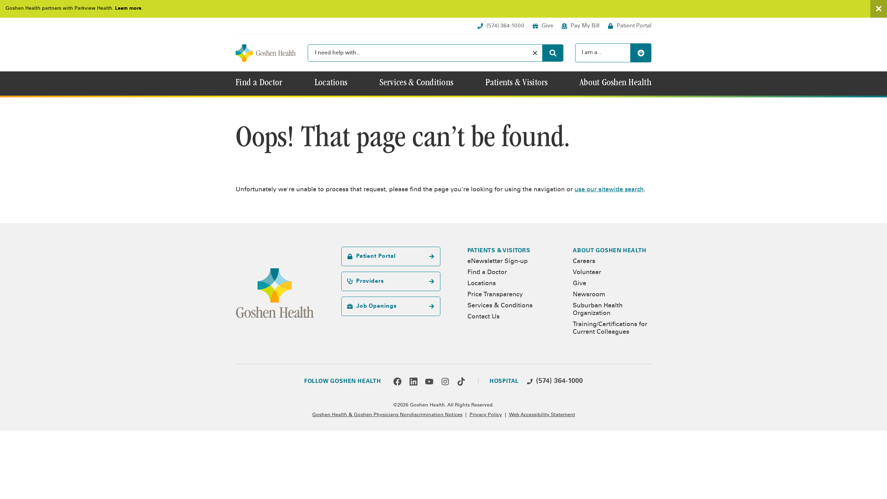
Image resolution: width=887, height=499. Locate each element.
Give (579, 284)
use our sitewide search (609, 190)
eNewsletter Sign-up (497, 262)
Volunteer (587, 273)
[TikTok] (461, 381)
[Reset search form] (535, 53)
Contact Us (483, 317)
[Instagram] (445, 381)
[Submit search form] (553, 53)
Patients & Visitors (498, 251)
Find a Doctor (487, 273)
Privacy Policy (485, 415)
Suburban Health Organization (598, 310)
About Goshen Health (609, 251)
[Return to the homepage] (266, 53)
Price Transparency (495, 295)
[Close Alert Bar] (878, 9)
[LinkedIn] (413, 381)
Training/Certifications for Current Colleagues (610, 328)
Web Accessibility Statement (542, 415)
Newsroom (589, 295)
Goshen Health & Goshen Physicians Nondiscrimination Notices (387, 415)
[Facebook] (397, 381)
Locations (481, 284)
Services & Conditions (500, 306)
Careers (584, 262)
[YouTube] (429, 381)
